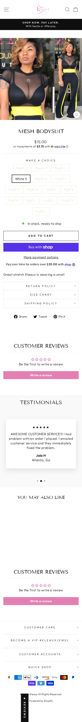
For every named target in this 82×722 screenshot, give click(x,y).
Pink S (68, 189)
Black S (21, 168)
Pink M (13, 200)
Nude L (40, 211)
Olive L (51, 189)
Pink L (30, 200)
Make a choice (41, 160)
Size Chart (41, 294)
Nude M (67, 200)
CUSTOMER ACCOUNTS (40, 654)
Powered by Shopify (41, 700)
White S (21, 179)
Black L (60, 168)
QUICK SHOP (40, 667)
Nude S (48, 200)
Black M (41, 168)
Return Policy (41, 286)
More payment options (41, 257)
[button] (41, 146)
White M (41, 179)
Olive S (13, 189)
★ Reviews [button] (24, 707)
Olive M (32, 189)
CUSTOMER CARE (40, 627)
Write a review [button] (41, 375)
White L (61, 179)
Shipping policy (41, 303)
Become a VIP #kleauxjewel (40, 640)
